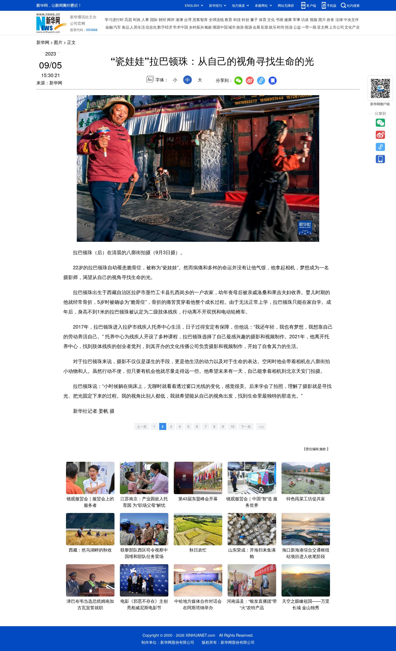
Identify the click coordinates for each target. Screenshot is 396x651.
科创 (245, 19)
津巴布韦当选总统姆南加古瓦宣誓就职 (90, 604)
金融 (109, 27)
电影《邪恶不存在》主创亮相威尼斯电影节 (144, 604)
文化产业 (352, 27)
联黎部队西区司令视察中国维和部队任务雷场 (144, 553)
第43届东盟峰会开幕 (198, 498)
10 (232, 426)
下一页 (246, 426)
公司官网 (77, 23)
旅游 (240, 27)
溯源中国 (220, 27)
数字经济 (164, 27)
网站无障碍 (286, 5)
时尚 (280, 27)
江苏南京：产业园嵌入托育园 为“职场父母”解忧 (144, 501)
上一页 (142, 426)
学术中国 (180, 27)
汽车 (117, 27)
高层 (128, 19)
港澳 (179, 19)
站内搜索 (353, 5)
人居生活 (137, 27)
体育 (262, 19)
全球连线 (216, 19)
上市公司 (336, 27)
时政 (137, 19)
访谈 (305, 19)
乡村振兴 (196, 27)
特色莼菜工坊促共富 (305, 498)
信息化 (151, 27)
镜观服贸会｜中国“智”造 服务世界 (251, 501)
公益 (297, 27)
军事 (296, 19)
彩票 (264, 27)
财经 (162, 19)
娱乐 (272, 27)
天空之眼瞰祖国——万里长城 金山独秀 (305, 604)
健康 (288, 19)
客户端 (311, 5)
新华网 (42, 42)
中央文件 (351, 19)
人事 (145, 19)
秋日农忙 (198, 550)
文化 (271, 19)
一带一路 (309, 27)
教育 (228, 19)
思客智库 (200, 19)
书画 (279, 19)
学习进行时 (114, 19)
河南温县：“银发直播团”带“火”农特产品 (252, 604)
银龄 (208, 27)
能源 (248, 27)
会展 (256, 27)
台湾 (188, 19)
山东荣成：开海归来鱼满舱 (252, 553)
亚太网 (322, 27)
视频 (313, 19)
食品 (125, 27)
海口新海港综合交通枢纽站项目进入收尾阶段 (305, 553)
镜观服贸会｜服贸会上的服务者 (90, 501)
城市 (232, 27)
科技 (237, 19)
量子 (254, 19)
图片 (322, 19)
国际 (154, 19)
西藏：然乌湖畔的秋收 (90, 550)
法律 (339, 19)
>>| (261, 426)
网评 (171, 19)
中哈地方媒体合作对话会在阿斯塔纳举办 (198, 604)
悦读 (289, 27)
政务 (330, 19)
